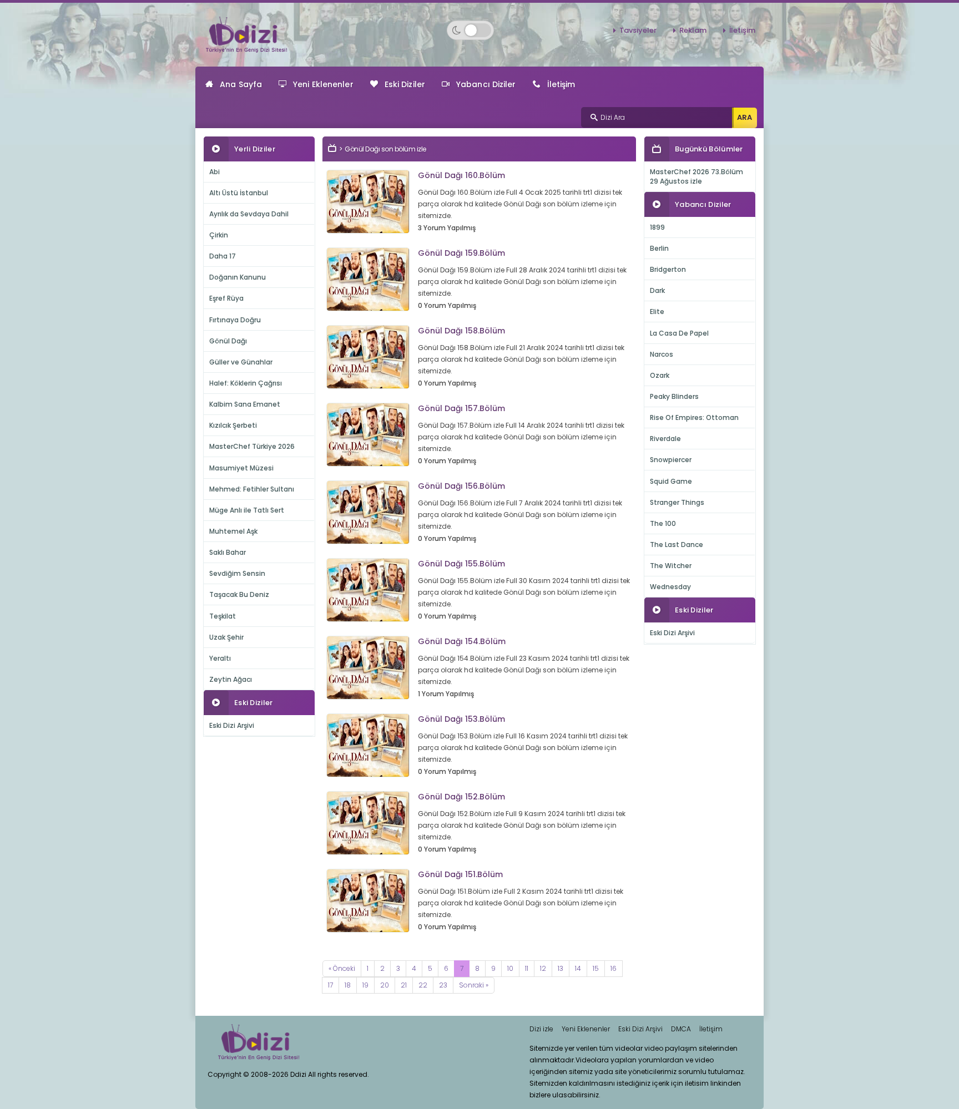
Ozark (659, 375)
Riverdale (665, 438)
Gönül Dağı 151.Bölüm (460, 874)
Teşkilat (222, 616)
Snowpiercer (671, 459)
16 (613, 968)
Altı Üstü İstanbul (238, 193)
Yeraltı (220, 658)
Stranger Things (677, 502)
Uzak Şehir (226, 637)
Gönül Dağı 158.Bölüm (461, 330)
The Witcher (671, 565)
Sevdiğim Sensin (237, 573)
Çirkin (218, 235)
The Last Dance (676, 544)
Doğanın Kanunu (237, 277)
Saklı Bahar (227, 552)
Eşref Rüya (226, 298)
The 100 (663, 523)
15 (596, 968)
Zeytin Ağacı (230, 679)
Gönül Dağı (228, 341)
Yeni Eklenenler (323, 84)
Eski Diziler (405, 84)
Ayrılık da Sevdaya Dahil (249, 214)
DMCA (681, 1029)
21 (404, 985)
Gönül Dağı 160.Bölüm (461, 175)
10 (510, 968)
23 (443, 985)
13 (560, 968)
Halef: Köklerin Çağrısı (245, 383)
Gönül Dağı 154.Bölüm (462, 641)
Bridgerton (668, 269)
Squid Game (671, 481)
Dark (657, 290)
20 (384, 985)
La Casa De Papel (679, 333)
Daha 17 (222, 256)
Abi (214, 171)
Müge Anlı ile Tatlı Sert (246, 510)
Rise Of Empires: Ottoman (694, 417)
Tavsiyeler (638, 30)
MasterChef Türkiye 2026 (252, 446)
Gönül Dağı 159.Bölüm (461, 253)
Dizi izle (541, 1029)
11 (526, 968)
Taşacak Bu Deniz (239, 594)
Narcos (661, 354)
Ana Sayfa (241, 84)
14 (578, 968)
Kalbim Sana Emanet (244, 404)
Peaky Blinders (674, 396)
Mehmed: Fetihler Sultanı (251, 489)
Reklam (692, 30)
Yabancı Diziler (486, 84)
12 (543, 968)
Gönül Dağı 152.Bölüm (461, 796)
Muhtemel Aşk (233, 531)
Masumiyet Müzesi (241, 468)
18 (348, 985)
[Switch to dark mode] (470, 30)
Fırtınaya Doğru (235, 320)
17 (330, 985)
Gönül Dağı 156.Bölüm (461, 486)
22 (422, 985)
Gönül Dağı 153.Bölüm (461, 719)
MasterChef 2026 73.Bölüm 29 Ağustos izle (696, 176)
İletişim (742, 30)
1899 (657, 227)
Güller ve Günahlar (240, 362)
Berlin (659, 248)
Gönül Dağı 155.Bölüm (461, 563)
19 (365, 985)
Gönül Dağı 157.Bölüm (461, 408)
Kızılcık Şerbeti (233, 425)
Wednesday (670, 586)
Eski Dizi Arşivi (231, 725)
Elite (657, 311)
